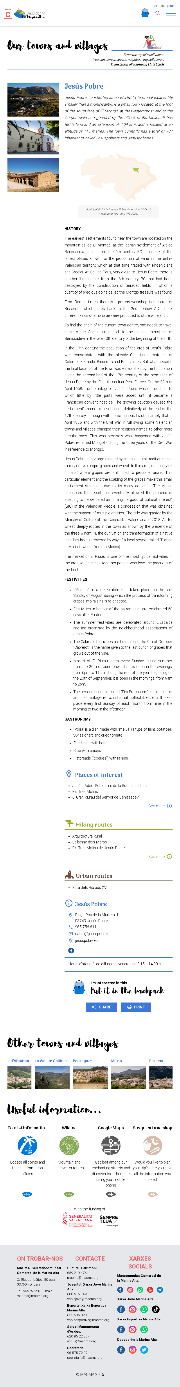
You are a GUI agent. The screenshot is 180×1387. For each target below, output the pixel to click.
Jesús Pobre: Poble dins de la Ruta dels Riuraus (111, 785)
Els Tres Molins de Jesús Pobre (98, 848)
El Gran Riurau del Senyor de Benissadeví (105, 797)
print (136, 1007)
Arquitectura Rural (87, 836)
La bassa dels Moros (89, 842)
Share (101, 1007)
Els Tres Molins (85, 791)
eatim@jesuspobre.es (93, 934)
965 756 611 (86, 927)
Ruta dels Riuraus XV (89, 887)
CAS (163, 6)
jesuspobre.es (86, 940)
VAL (156, 6)
